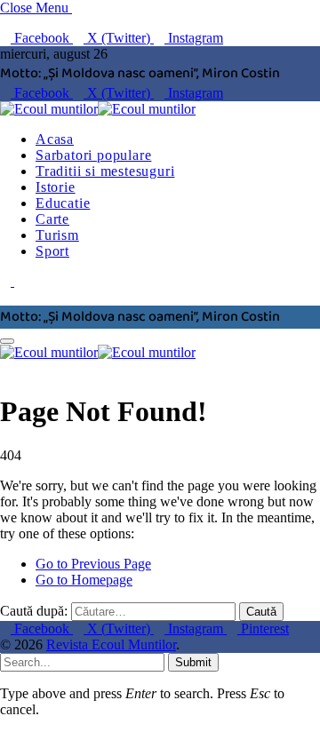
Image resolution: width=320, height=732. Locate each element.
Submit (193, 662)
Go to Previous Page (93, 563)
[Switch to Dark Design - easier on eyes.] (7, 281)
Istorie (56, 187)
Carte (52, 219)
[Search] (5, 297)
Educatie (63, 203)
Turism (57, 235)
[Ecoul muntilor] (98, 108)
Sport (52, 251)
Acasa (55, 139)
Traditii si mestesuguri (105, 171)
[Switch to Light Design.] (19, 281)
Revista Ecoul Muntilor (111, 644)
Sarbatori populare (93, 155)
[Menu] (7, 341)
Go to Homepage (84, 579)
